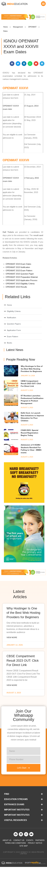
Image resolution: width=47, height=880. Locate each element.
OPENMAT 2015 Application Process (21, 280)
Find (6, 794)
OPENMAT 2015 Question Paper (20, 274)
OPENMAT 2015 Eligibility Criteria (20, 283)
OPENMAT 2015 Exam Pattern (19, 270)
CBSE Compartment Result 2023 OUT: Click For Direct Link (31, 383)
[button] (43, 3)
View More (12, 637)
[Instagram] (26, 834)
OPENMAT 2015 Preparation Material (22, 277)
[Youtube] (31, 834)
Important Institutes (17, 810)
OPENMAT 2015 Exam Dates (18, 264)
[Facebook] (16, 834)
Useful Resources (15, 820)
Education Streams (16, 799)
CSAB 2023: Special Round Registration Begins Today (29, 432)
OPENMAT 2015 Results (16, 287)
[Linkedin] (21, 834)
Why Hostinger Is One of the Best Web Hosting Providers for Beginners (32, 368)
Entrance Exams (14, 804)
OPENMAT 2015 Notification (18, 267)
